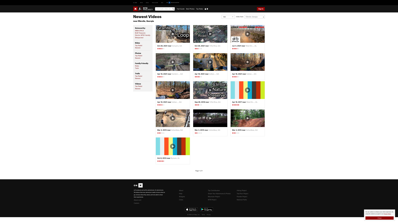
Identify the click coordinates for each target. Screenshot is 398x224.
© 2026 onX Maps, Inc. (193, 214)
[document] (379, 215)
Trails (137, 68)
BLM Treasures (140, 33)
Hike (147, 2)
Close (380, 218)
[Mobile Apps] (206, 9)
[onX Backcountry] (173, 2)
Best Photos (190, 9)
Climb (135, 2)
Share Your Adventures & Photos (219, 193)
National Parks (242, 200)
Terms (203, 214)
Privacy (209, 214)
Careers (136, 203)
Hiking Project (242, 190)
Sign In (260, 9)
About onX (137, 200)
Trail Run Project (242, 193)
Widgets (182, 196)
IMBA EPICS (139, 31)
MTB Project (212, 200)
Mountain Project (214, 196)
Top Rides (199, 9)
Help (180, 193)
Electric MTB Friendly (142, 35)
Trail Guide (180, 9)
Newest (137, 48)
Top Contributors (214, 190)
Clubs (181, 200)
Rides (137, 66)
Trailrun (155, 2)
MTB (141, 2)
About (181, 190)
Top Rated (138, 45)
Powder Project (242, 196)
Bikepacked (139, 37)
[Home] (144, 9)
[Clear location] (263, 17)
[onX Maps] (138, 187)
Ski (162, 2)
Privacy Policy (387, 214)
